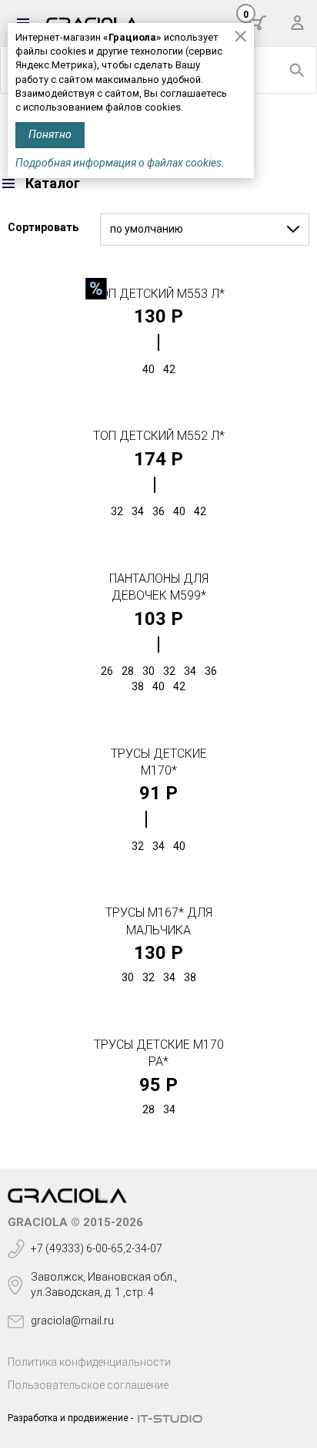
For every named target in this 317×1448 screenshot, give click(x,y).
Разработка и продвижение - (70, 1418)
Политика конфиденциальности (89, 1362)
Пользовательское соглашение (88, 1385)
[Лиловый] (158, 342)
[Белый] (154, 485)
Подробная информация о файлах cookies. (120, 163)
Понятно (50, 134)
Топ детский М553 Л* (159, 293)
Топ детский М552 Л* (159, 435)
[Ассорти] (146, 819)
